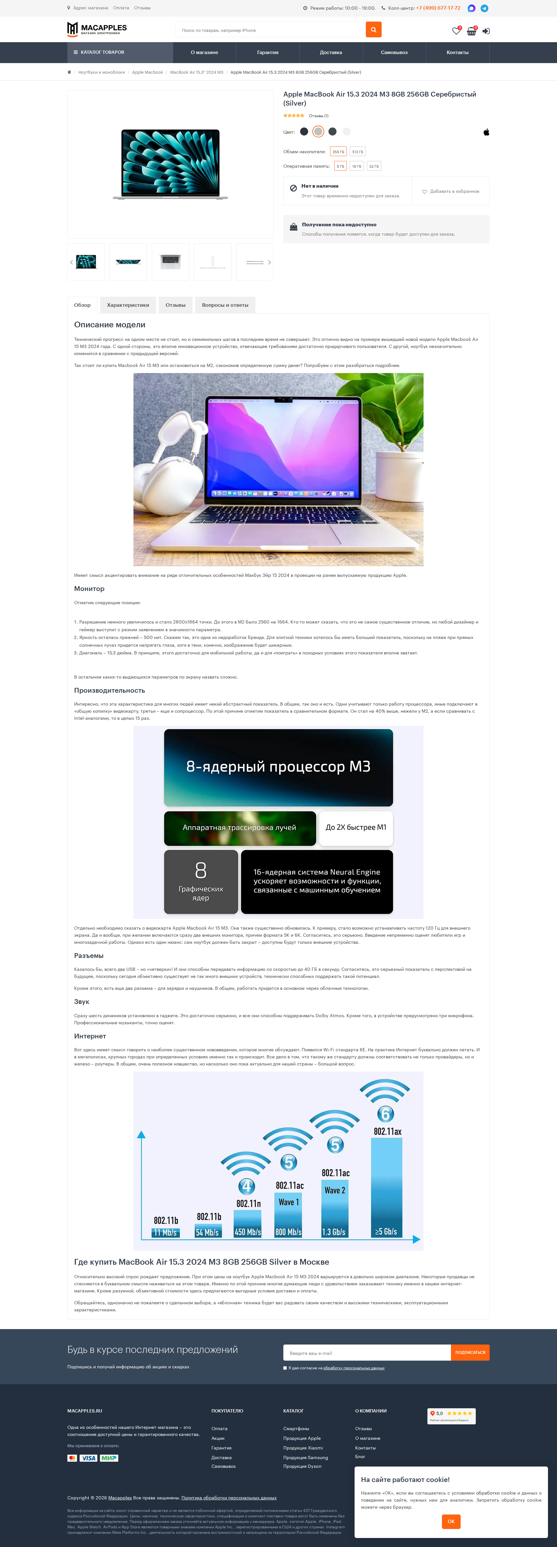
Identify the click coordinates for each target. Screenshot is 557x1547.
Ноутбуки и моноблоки (101, 71)
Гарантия (267, 52)
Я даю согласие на (336, 1367)
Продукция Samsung (305, 1456)
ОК (451, 1521)
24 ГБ (374, 166)
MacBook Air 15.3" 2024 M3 (196, 71)
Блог (360, 1455)
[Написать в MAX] (471, 8)
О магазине (204, 52)
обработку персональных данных (354, 1367)
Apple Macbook (147, 71)
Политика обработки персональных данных (229, 1497)
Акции (217, 1437)
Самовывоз (394, 52)
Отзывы (142, 7)
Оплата (121, 7)
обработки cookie (496, 1492)
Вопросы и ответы (225, 305)
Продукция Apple (302, 1437)
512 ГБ (357, 151)
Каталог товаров (102, 52)
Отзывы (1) (318, 115)
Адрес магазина (90, 7)
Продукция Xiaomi (303, 1447)
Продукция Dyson (302, 1465)
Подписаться (470, 1353)
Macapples (120, 1497)
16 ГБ (356, 166)
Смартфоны (296, 1427)
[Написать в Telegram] (484, 8)
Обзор (82, 305)
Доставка (331, 52)
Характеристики (128, 305)
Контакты (458, 52)
